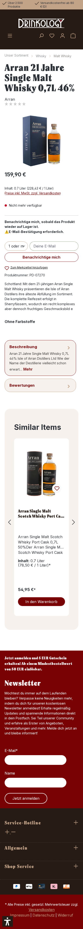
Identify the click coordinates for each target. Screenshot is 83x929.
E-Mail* (11, 750)
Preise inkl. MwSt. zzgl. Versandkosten (33, 193)
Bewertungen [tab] (22, 385)
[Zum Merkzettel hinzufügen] (56, 488)
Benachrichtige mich (41, 257)
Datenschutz (44, 915)
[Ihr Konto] (62, 36)
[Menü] (10, 36)
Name (10, 773)
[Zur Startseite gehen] (41, 23)
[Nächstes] (73, 522)
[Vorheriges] (9, 522)
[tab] (40, 358)
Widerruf (65, 915)
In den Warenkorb (41, 601)
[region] (41, 141)
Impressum (20, 915)
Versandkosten (42, 909)
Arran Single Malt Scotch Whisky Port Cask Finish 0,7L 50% (41, 513)
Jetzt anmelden (25, 798)
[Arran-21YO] (41, 141)
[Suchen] (41, 36)
